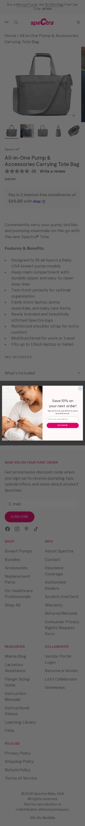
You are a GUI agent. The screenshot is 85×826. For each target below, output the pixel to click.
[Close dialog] (80, 388)
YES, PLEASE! (63, 425)
